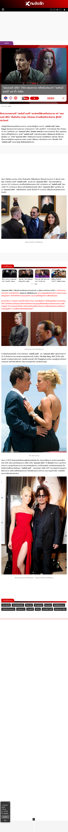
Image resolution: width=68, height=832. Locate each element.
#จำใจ (38, 609)
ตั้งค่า (5, 820)
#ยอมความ (20, 609)
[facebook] (51, 10)
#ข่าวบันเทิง (6, 605)
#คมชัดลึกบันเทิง (18, 605)
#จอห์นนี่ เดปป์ (47, 609)
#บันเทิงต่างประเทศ (8, 609)
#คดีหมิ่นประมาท (59, 605)
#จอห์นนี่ (30, 609)
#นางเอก (48, 605)
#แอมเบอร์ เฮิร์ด (60, 609)
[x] (54, 10)
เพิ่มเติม (6, 813)
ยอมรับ (5, 817)
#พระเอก (29, 605)
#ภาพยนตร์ (38, 605)
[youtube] (57, 10)
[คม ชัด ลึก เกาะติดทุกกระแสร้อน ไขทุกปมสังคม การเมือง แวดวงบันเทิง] (34, 4)
